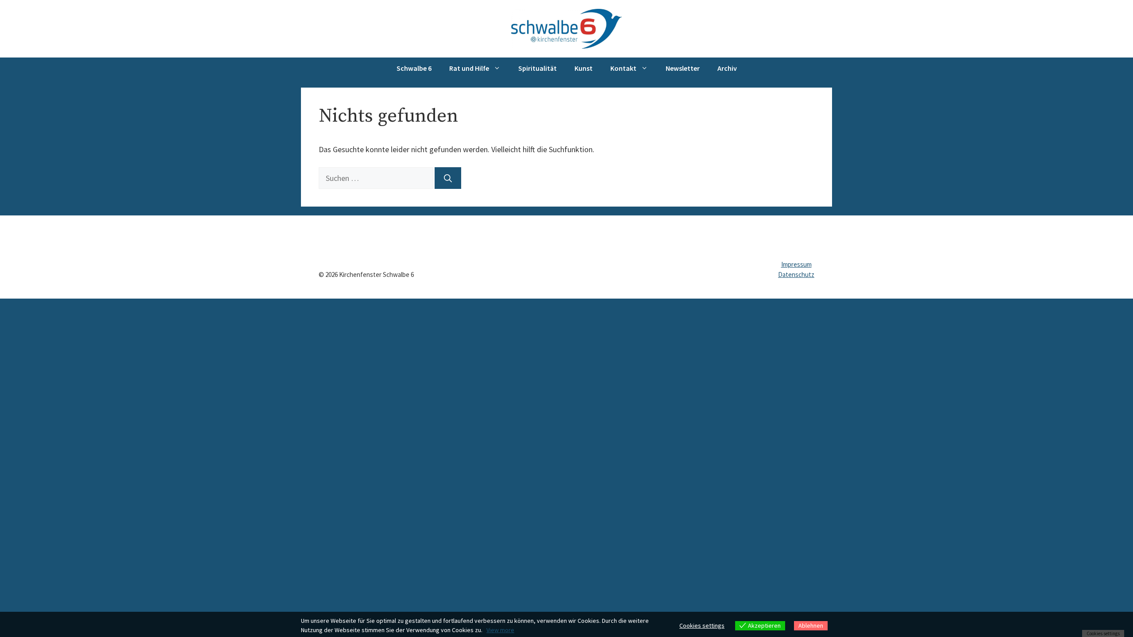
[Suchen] (448, 178)
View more (500, 630)
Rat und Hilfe (469, 68)
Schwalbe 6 (414, 68)
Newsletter (683, 68)
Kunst (583, 68)
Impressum (796, 264)
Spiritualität (537, 68)
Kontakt (623, 68)
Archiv (727, 68)
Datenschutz (796, 274)
